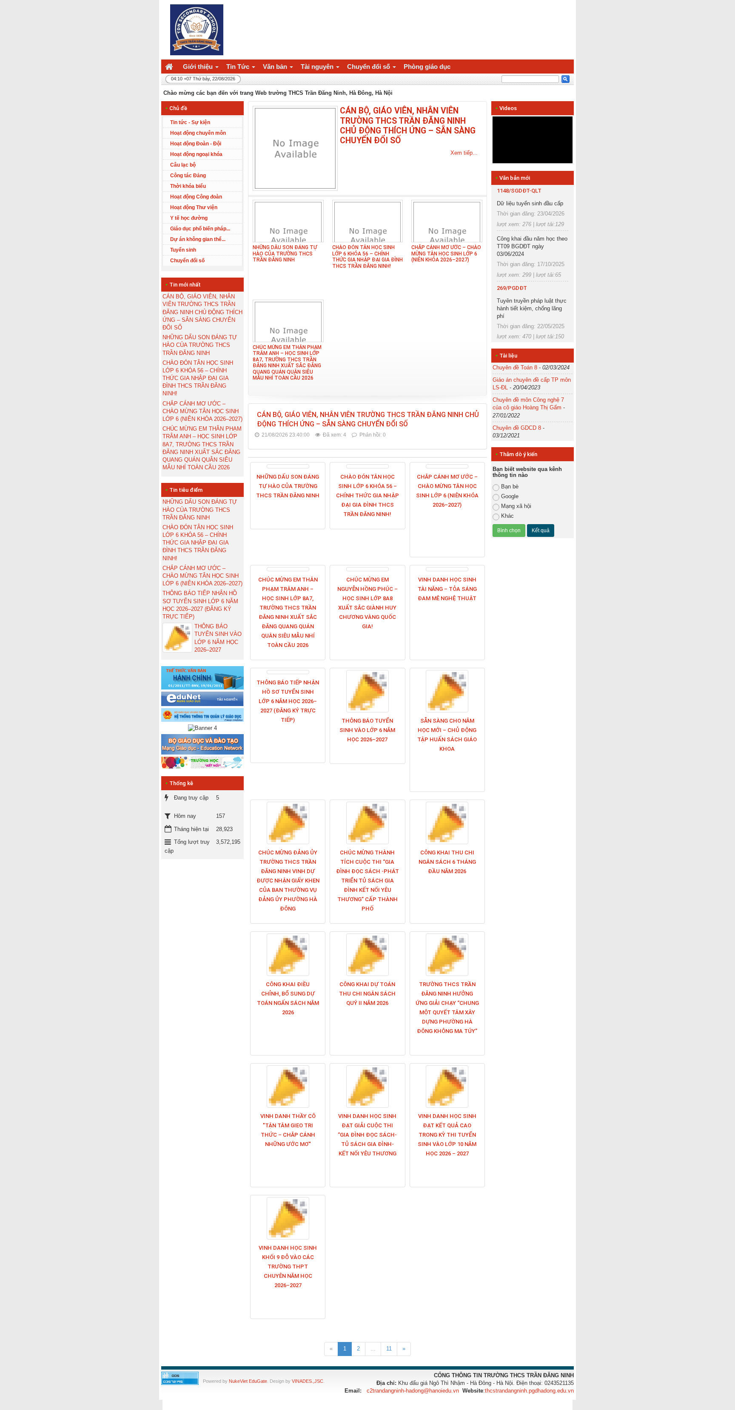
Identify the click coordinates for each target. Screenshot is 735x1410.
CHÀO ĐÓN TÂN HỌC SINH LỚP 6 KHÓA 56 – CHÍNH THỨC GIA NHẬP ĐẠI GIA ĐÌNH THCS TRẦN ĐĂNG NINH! (367, 256)
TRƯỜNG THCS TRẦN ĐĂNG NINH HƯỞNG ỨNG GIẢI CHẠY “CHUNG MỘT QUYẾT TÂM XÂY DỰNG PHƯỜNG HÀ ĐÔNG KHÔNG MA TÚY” (447, 1007)
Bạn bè (509, 486)
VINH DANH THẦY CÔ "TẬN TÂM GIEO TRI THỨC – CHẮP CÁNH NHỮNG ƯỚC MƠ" (288, 1130)
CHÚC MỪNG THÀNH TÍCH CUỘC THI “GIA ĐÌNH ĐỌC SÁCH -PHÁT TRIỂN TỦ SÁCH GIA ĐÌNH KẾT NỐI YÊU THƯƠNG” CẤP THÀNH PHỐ (367, 880)
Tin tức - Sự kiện (190, 122)
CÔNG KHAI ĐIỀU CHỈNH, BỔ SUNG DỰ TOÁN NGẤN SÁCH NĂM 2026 (288, 998)
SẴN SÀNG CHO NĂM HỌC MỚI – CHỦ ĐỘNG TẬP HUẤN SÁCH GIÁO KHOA (447, 735)
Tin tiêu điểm (185, 490)
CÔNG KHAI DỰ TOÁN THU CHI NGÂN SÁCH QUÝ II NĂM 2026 (367, 993)
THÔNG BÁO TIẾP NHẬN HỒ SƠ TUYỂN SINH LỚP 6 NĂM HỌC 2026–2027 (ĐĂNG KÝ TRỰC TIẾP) (287, 701)
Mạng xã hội (516, 506)
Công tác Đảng (188, 176)
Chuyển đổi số (187, 261)
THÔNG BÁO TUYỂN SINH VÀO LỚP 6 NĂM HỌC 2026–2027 (367, 730)
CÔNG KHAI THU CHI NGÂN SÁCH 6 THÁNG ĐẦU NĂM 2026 (447, 861)
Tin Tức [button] (238, 66)
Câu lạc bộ (183, 165)
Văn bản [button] (276, 66)
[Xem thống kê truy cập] (180, 1378)
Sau (588, 323)
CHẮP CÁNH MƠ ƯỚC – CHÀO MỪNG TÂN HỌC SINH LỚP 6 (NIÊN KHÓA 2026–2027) (446, 253)
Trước (476, 323)
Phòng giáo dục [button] (427, 66)
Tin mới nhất (185, 284)
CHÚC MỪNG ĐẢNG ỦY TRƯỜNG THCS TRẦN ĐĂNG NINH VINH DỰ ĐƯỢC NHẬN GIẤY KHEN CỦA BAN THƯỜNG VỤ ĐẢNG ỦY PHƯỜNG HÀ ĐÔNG (287, 880)
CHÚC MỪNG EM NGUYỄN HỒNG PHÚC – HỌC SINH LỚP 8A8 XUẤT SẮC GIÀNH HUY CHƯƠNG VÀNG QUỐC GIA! (367, 603)
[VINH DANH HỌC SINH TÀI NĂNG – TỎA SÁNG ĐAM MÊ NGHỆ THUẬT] (447, 569)
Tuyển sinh (183, 250)
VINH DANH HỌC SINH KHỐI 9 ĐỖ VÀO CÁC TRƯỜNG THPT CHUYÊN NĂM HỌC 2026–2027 (288, 1266)
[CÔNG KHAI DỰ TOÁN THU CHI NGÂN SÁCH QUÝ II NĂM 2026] (367, 954)
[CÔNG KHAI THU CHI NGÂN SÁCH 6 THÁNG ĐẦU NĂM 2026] (447, 823)
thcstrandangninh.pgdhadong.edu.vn (529, 1390)
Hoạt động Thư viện (193, 207)
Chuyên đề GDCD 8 (517, 428)
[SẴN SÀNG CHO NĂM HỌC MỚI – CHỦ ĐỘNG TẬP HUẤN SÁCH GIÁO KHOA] (447, 691)
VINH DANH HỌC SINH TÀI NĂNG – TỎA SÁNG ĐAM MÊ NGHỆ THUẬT (447, 588)
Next (585, 139)
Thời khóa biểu (188, 186)
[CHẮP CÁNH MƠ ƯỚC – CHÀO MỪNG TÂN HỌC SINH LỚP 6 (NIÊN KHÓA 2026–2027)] (447, 466)
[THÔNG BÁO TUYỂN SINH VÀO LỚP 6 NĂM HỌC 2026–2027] (367, 691)
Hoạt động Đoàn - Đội (195, 144)
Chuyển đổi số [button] (369, 66)
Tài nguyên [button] (318, 66)
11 (389, 1348)
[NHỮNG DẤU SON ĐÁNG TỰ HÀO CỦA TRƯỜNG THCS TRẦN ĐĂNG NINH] (287, 466)
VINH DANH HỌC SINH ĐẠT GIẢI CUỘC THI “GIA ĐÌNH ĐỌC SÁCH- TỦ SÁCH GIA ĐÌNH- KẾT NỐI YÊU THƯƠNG (367, 1135)
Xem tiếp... (464, 153)
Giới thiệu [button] (198, 66)
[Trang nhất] (170, 67)
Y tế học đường (189, 218)
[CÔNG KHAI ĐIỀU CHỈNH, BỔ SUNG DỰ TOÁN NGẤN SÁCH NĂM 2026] (287, 954)
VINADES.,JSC (307, 1381)
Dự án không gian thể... (197, 239)
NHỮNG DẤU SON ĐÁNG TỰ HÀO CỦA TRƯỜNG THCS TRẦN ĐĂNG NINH (285, 253)
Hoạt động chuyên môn (198, 133)
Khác (507, 516)
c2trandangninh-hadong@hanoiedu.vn (413, 1390)
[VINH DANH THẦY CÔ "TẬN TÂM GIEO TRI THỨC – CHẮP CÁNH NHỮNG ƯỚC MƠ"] (287, 1086)
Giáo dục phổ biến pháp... (200, 229)
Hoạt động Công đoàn (196, 197)
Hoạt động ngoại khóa (196, 154)
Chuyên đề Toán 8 (515, 367)
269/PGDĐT (512, 288)
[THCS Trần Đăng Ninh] (194, 29)
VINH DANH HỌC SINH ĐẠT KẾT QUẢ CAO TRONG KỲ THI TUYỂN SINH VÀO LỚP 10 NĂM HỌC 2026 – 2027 (447, 1135)
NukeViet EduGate (248, 1381)
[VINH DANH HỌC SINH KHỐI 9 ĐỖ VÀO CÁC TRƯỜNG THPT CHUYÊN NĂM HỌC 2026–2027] (287, 1218)
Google (509, 496)
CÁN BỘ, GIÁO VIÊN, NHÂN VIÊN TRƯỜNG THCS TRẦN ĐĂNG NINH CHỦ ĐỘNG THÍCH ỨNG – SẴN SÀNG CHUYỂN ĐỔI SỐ (408, 125)
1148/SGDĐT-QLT (519, 190)
